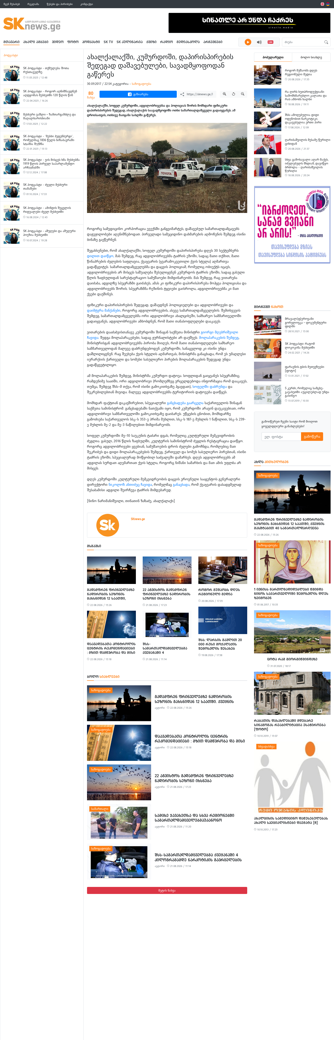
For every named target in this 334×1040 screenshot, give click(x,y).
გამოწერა (312, 436)
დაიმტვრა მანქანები (103, 310)
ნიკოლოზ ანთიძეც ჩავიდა (130, 484)
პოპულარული (273, 57)
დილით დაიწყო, (101, 256)
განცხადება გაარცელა (185, 402)
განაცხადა (181, 484)
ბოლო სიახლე (311, 57)
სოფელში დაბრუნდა (209, 386)
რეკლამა (33, 4)
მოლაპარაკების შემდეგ (219, 337)
